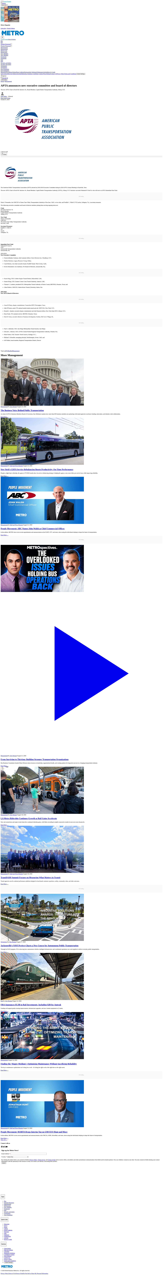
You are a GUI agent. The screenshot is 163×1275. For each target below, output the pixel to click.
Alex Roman (13, 406)
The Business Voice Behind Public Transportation (22, 410)
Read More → (4, 417)
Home (2, 81)
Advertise (18, 74)
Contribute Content (37, 74)
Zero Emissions (5, 69)
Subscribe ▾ (4, 5)
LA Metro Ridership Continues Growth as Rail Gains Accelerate (29, 818)
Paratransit (3, 57)
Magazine (3, 72)
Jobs (30, 72)
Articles (16, 1)
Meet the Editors (11, 74)
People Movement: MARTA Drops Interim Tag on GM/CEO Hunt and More (34, 1132)
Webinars (34, 72)
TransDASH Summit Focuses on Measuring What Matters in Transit (30, 877)
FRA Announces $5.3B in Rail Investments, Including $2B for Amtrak (31, 1005)
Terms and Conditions (70, 74)
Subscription (4, 74)
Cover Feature (7, 1)
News (12, 1)
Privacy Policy (60, 74)
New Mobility (4, 54)
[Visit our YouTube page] (6, 1147)
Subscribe (3, 28)
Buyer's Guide (51, 72)
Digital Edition (11, 28)
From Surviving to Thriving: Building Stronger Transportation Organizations (35, 759)
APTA (6, 351)
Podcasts (26, 72)
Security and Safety (6, 63)
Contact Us (54, 74)
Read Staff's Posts (5, 98)
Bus (2, 41)
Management (4, 47)
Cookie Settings (81, 74)
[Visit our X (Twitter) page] (5, 1147)
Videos (14, 72)
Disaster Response (6, 44)
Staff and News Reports (16, 466)
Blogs (10, 72)
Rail (2, 60)
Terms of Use (12, 1273)
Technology (4, 66)
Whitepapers (40, 72)
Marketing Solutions (26, 74)
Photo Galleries (20, 72)
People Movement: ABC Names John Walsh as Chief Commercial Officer (33, 528)
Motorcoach (4, 50)
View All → (4, 1140)
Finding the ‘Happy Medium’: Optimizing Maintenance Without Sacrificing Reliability (39, 1064)
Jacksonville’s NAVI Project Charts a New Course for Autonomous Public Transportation (39, 945)
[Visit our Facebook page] (1, 1147)
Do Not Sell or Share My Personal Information (35, 1273)
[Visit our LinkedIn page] (3, 1147)
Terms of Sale (19, 1273)
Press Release (47, 74)
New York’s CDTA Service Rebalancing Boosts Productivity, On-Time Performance (37, 469)
